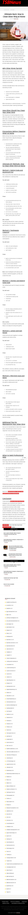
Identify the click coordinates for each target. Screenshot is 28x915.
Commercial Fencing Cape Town (11, 578)
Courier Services (10, 670)
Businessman (9, 645)
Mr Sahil (6, 535)
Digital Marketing (10, 689)
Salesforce (8, 811)
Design (8, 683)
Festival (8, 720)
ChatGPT (8, 655)
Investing (8, 758)
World (7, 888)
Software (8, 826)
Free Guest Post (10, 733)
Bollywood (8, 636)
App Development (10, 611)
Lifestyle (8, 767)
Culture (8, 677)
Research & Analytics (11, 807)
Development (9, 686)
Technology (9, 848)
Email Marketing (10, 698)
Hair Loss (8, 745)
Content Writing (10, 667)
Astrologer (8, 624)
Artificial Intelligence (11, 617)
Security (8, 814)
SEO (7, 817)
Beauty (8, 630)
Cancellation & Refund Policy (18, 903)
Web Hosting (9, 876)
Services (8, 820)
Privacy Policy (5, 901)
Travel (7, 860)
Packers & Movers (10, 789)
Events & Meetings (10, 705)
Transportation (9, 857)
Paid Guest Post (10, 792)
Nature (8, 783)
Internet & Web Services (12, 751)
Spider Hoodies (13, 556)
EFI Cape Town (7, 579)
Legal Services (9, 764)
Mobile (8, 776)
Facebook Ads (9, 708)
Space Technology (10, 832)
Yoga (7, 892)
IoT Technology (9, 761)
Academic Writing (10, 602)
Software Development (11, 829)
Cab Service (9, 649)
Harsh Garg (16, 18)
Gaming (8, 736)
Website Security (10, 882)
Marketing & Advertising (12, 773)
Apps (7, 614)
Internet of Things (10, 755)
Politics (8, 798)
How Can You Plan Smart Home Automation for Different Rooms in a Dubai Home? (16, 547)
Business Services (10, 642)
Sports (7, 836)
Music (7, 779)
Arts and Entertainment (12, 621)
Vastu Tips (8, 870)
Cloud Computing (10, 658)
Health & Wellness (10, 748)
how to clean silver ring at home (17, 501)
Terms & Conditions (15, 901)
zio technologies (13, 550)
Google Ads (8, 739)
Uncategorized (9, 867)
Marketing (8, 770)
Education (8, 695)
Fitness (8, 726)
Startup (8, 839)
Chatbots (8, 652)
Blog (7, 633)
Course (8, 673)
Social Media (9, 823)
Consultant (9, 664)
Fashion (13, 527)
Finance (8, 723)
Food (7, 730)
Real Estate (9, 801)
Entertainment (9, 702)
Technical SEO (9, 845)
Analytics (8, 608)
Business (8, 639)
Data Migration (9, 680)
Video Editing (9, 873)
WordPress (8, 885)
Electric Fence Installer (9, 584)
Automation (9, 627)
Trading (8, 854)
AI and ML (8, 605)
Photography (9, 795)
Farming (8, 711)
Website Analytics (10, 879)
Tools (7, 851)
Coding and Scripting (11, 661)
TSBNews (18, 912)
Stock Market (9, 842)
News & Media (9, 786)
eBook (7, 692)
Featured (8, 717)
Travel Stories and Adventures (13, 864)
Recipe (8, 804)
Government (9, 742)
